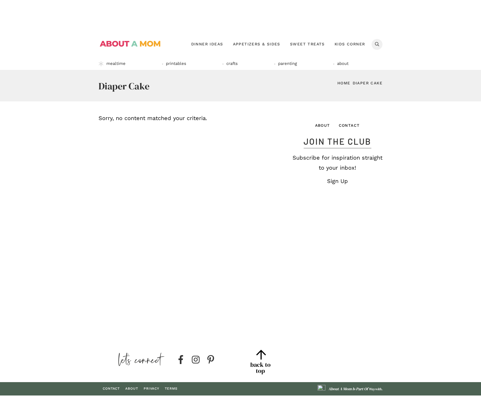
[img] (180, 360)
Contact (349, 125)
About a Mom (130, 43)
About (322, 125)
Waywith (375, 389)
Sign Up (337, 181)
